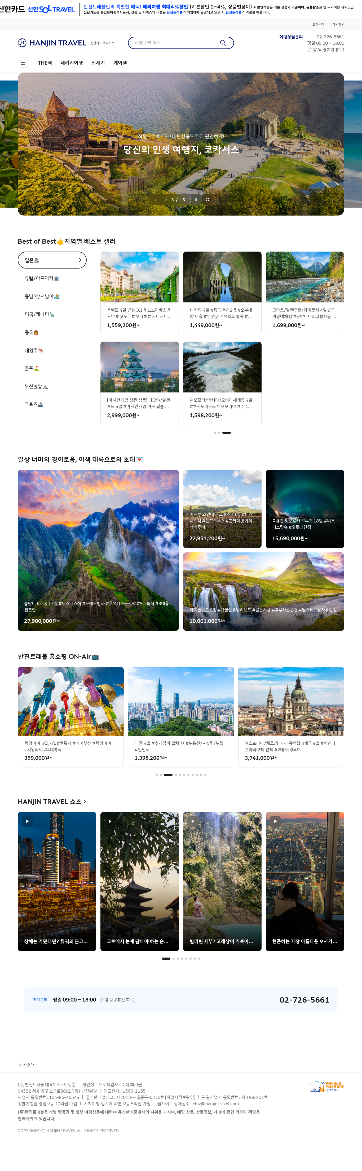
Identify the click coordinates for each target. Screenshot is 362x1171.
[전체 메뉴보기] (23, 62)
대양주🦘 (34, 350)
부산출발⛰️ (36, 386)
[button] (218, 433)
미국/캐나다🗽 (40, 314)
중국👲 (32, 332)
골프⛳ (32, 368)
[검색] (223, 43)
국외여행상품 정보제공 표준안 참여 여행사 (327, 1086)
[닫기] (340, 9)
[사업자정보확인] (180, 1097)
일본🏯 (32, 260)
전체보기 (207, 199)
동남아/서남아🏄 (42, 296)
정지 (196, 199)
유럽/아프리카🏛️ (42, 278)
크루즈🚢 (34, 404)
